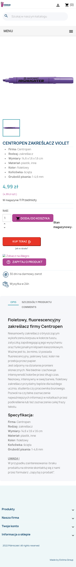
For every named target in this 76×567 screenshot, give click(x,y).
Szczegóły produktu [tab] (37, 302)
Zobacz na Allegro (17, 256)
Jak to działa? (21, 248)
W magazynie (11, 200)
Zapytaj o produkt (24, 262)
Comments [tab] (29, 307)
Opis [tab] (13, 302)
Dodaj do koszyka (33, 218)
